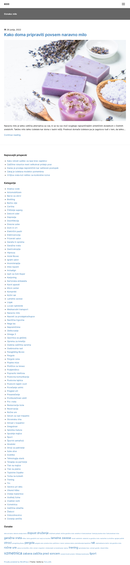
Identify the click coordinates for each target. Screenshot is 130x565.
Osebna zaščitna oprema (19, 345)
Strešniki (11, 444)
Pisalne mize (13, 362)
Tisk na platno (14, 469)
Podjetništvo (13, 369)
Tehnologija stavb (15, 458)
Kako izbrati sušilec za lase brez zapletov (27, 161)
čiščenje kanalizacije (82, 554)
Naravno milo (13, 313)
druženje (43, 533)
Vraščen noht (13, 501)
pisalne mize (48, 543)
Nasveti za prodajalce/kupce (21, 316)
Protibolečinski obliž (17, 398)
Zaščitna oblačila (15, 508)
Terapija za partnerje (17, 462)
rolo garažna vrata (115, 543)
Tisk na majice (14, 465)
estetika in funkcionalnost (83, 533)
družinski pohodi (54, 533)
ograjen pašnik (119, 538)
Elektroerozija (13, 235)
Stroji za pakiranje (16, 447)
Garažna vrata (14, 245)
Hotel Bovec (13, 256)
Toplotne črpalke (15, 472)
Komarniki (12, 291)
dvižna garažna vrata (67, 533)
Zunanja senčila (14, 518)
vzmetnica (13, 553)
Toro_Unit (47, 562)
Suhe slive (12, 451)
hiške (24, 538)
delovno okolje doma (20, 533)
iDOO (6, 4)
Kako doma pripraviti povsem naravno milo (45, 34)
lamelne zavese (61, 538)
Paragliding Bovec (16, 352)
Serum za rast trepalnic (18, 416)
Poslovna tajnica (15, 380)
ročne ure (10, 547)
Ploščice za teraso (16, 366)
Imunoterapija (13, 263)
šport (93, 553)
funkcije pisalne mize (99, 533)
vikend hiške (104, 548)
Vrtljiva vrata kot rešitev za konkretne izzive (28, 175)
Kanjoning (12, 277)
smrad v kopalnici (39, 548)
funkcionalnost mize (112, 533)
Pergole (10, 355)
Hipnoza (11, 252)
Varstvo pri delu (14, 486)
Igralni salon (13, 259)
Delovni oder (13, 213)
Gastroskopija (13, 249)
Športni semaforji (15, 440)
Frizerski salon (14, 238)
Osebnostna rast (15, 348)
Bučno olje (12, 203)
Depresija (11, 217)
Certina (10, 206)
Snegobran (12, 426)
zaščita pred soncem (46, 553)
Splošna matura (14, 430)
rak (93, 542)
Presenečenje (13, 394)
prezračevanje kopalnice (82, 543)
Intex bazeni (13, 267)
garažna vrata (13, 538)
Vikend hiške (13, 490)
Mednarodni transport (17, 309)
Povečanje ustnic (15, 387)
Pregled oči (12, 391)
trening (73, 547)
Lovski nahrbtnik (15, 306)
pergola (29, 542)
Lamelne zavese (14, 298)
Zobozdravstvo (14, 515)
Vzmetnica (12, 504)
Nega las (11, 323)
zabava (27, 553)
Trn (8, 483)
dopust (31, 533)
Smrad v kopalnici (15, 423)
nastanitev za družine (107, 538)
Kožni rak (11, 295)
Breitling (11, 199)
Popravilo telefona (16, 373)
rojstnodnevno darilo (102, 543)
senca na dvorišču (23, 548)
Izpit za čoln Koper (16, 274)
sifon (31, 548)
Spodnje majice (14, 433)
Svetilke (11, 455)
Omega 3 (11, 334)
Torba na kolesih (15, 476)
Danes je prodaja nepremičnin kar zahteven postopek (33, 168)
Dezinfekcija (13, 220)
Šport (10, 437)
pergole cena (39, 543)
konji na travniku (45, 538)
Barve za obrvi (14, 196)
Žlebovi (10, 511)
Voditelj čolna (13, 497)
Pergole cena (13, 359)
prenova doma (69, 543)
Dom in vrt (12, 228)
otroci (8, 542)
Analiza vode (13, 188)
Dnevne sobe (13, 224)
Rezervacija (12, 408)
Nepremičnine (13, 327)
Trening (10, 479)
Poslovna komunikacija (18, 376)
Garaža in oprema (15, 242)
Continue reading (12, 135)
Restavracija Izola (15, 405)
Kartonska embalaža (17, 281)
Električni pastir (14, 231)
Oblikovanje (12, 330)
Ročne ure (12, 412)
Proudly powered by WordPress (16, 562)
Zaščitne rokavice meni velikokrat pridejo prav (29, 164)
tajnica (66, 548)
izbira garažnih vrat (33, 538)
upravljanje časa (84, 548)
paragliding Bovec (18, 543)
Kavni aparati (13, 284)
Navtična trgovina (15, 320)
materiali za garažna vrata (91, 538)
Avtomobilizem (14, 192)
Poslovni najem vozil (17, 384)
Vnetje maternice (15, 494)
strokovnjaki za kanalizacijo (54, 548)
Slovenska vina (14, 419)
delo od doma (8, 533)
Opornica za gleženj (16, 337)
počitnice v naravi (58, 543)
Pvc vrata (11, 401)
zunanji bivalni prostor (68, 554)
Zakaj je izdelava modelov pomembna (25, 171)
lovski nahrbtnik (77, 538)
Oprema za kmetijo (16, 341)
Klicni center (13, 288)
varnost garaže (95, 548)
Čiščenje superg (14, 210)
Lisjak (10, 302)
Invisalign (11, 270)
